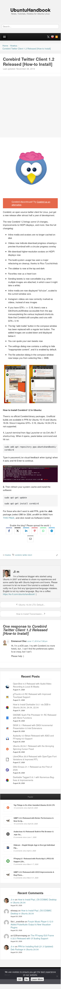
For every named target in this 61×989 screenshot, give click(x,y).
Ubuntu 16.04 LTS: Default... (31, 604)
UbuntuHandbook (30, 9)
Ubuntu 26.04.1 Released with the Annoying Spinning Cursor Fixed (33, 747)
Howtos (8, 555)
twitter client (27, 555)
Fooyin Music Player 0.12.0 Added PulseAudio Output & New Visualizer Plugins (32, 924)
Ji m (12, 899)
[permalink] (56, 554)
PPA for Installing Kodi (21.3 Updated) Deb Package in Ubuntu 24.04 (32, 948)
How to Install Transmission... (29, 613)
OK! (20, 979)
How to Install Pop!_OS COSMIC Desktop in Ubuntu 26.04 (31, 912)
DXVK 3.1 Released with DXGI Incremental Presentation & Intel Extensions (33, 727)
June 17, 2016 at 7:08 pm (37, 641)
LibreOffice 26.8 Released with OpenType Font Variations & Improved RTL (35, 758)
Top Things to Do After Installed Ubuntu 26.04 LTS (34, 805)
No (26, 979)
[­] (30, 1)
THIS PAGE (8, 517)
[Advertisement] (30, 106)
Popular (30, 797)
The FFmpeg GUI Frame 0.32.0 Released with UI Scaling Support (32, 937)
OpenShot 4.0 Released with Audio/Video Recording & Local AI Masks (32, 685)
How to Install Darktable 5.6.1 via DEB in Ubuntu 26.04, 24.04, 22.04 (32, 706)
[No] (57, 976)
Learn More (37, 979)
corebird (18, 555)
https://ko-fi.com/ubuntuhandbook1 (19, 594)
